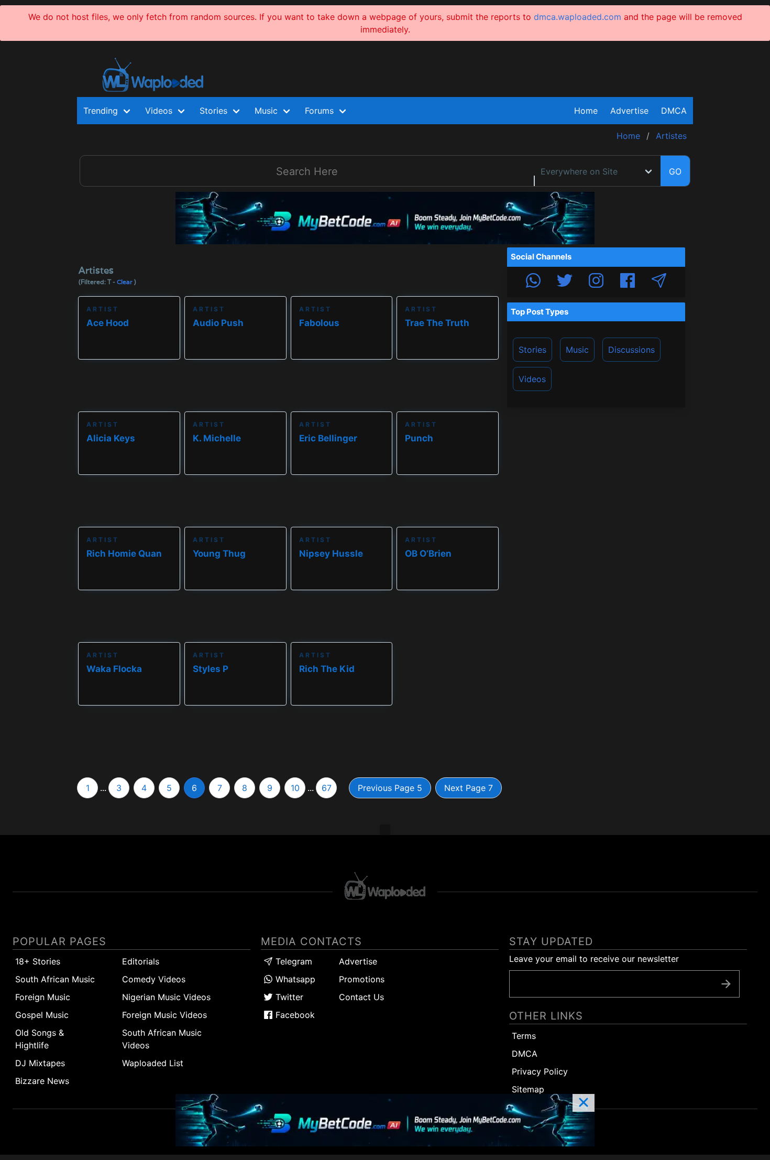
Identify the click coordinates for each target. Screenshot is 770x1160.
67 (327, 788)
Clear (125, 282)
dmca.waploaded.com (577, 17)
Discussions (631, 349)
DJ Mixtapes (40, 1063)
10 (295, 788)
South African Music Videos (162, 1038)
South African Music (55, 979)
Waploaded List (152, 1063)
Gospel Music (42, 1015)
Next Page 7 (468, 788)
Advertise (358, 961)
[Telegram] (659, 282)
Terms (524, 1036)
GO (675, 171)
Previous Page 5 (390, 788)
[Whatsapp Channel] (533, 282)
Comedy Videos (153, 979)
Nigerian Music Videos (166, 997)
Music (577, 349)
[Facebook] (627, 282)
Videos (532, 379)
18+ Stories (37, 961)
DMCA (674, 110)
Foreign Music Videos (164, 1015)
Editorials (140, 961)
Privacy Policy (540, 1071)
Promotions (361, 979)
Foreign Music (42, 997)
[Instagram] (596, 282)
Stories (532, 349)
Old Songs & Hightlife (39, 1038)
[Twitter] (564, 282)
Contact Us (361, 997)
